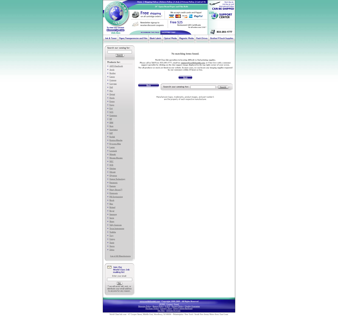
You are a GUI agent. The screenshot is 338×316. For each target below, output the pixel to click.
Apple (111, 69)
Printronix (113, 193)
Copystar (113, 84)
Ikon (111, 126)
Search (223, 87)
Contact (170, 304)
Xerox (112, 246)
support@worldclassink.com (193, 63)
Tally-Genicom (115, 225)
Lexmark (113, 151)
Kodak (112, 137)
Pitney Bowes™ (115, 190)
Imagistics (113, 130)
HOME (162, 304)
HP (110, 119)
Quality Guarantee (192, 306)
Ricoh (111, 200)
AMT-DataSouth (116, 66)
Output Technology (117, 179)
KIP (111, 133)
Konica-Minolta (115, 140)
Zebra (111, 250)
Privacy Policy (178, 306)
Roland (112, 207)
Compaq (112, 80)
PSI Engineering (116, 197)
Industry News (166, 308)
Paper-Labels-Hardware (183, 308)
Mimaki (112, 154)
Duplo (112, 98)
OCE (111, 165)
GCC (111, 112)
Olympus (113, 175)
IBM (111, 122)
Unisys (112, 239)
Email (176, 304)
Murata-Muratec (116, 158)
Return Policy (158, 306)
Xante (111, 243)
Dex (111, 91)
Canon (112, 77)
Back (185, 77)
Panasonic (113, 182)
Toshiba (112, 232)
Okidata (112, 168)
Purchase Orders (152, 308)
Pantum (112, 186)
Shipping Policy (144, 306)
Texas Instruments (116, 228)
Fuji (111, 108)
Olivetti (112, 172)
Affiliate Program (173, 310)
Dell (111, 87)
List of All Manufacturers (120, 256)
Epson (112, 101)
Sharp (111, 221)
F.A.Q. (167, 306)
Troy (111, 235)
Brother (112, 73)
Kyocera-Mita (115, 144)
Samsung (113, 214)
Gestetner (113, 115)
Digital (112, 94)
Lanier (112, 147)
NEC (111, 161)
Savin (111, 218)
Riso (111, 204)
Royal (111, 211)
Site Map (161, 310)
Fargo (111, 105)
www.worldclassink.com (150, 301)
